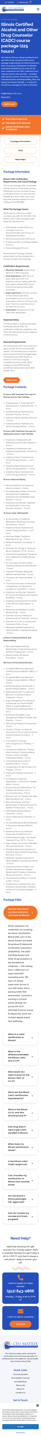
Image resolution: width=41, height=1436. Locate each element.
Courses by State (20, 1374)
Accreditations (20, 1381)
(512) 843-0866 (20, 1291)
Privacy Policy (20, 1432)
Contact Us (20, 1392)
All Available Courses (20, 1378)
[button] (37, 1405)
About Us (20, 1389)
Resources (20, 1385)
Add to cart (9, 104)
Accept (20, 1426)
